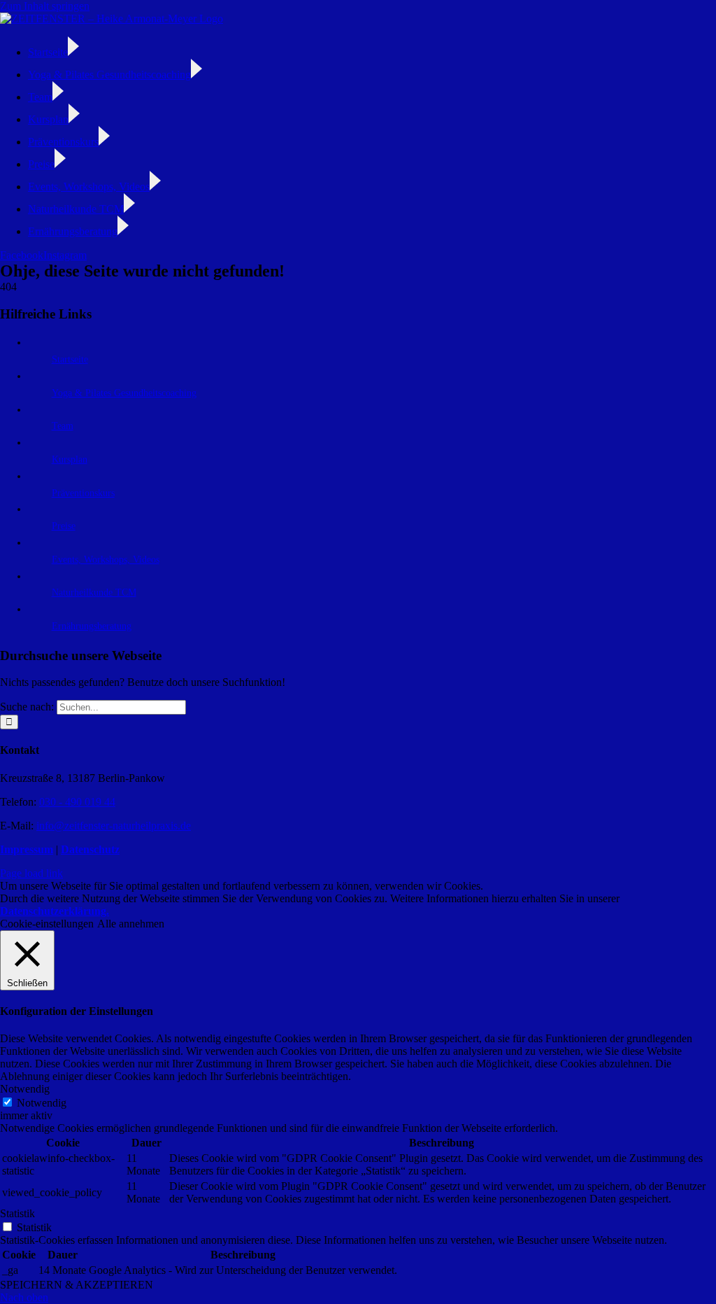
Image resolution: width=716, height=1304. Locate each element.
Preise (64, 526)
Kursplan (69, 459)
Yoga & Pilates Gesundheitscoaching (124, 393)
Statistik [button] (17, 1213)
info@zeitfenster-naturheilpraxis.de (113, 826)
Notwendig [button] (25, 1089)
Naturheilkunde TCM (94, 592)
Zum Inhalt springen (45, 6)
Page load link (31, 873)
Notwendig (41, 1103)
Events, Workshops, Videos (105, 559)
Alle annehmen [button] (130, 924)
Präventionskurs (83, 493)
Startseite (70, 359)
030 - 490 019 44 (77, 802)
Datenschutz (90, 849)
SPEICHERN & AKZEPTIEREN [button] (76, 1285)
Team (62, 426)
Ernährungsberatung (91, 626)
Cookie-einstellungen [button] (47, 924)
